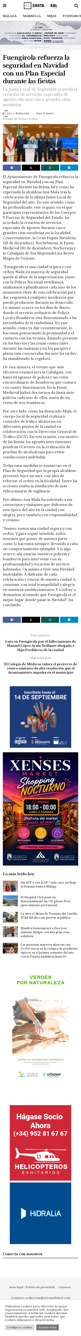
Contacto (65, 1287)
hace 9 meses (45, 113)
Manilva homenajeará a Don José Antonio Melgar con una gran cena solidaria (45, 932)
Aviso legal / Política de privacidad (32, 1287)
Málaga (10, 16)
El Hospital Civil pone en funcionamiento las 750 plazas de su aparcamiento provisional (45, 901)
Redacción (22, 113)
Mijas (51, 16)
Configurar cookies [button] (19, 1327)
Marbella (32, 16)
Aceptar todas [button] (48, 1327)
